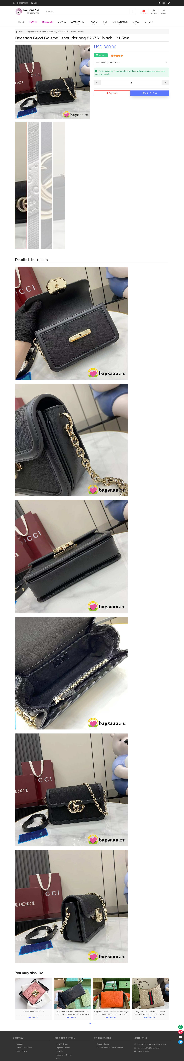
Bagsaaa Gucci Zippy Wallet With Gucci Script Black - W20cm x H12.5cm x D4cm (72, 1012)
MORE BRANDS (120, 22)
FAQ (58, 1058)
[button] (90, 1023)
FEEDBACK (47, 22)
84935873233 (143, 1051)
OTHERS (149, 22)
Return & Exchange (64, 1055)
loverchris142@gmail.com (149, 1048)
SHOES (136, 22)
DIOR (105, 22)
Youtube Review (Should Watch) (109, 1047)
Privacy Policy (21, 1051)
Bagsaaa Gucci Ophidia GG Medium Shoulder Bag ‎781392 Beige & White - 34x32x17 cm (150, 1014)
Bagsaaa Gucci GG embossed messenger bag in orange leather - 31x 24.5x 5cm (111, 1012)
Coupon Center (102, 1044)
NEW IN (33, 22)
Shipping (59, 1051)
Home (21, 31)
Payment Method (63, 1047)
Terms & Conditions (24, 1047)
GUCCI (94, 22)
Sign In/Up (154, 13)
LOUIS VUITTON (78, 22)
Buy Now (112, 93)
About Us (19, 1044)
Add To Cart (151, 93)
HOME (21, 22)
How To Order (62, 1044)
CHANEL (62, 22)
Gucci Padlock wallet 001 (34, 1011)
